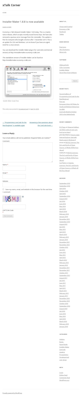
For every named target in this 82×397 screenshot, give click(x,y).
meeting (62, 352)
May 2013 (62, 229)
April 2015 (62, 194)
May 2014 (62, 206)
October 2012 (63, 247)
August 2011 (63, 278)
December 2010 (64, 298)
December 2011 (64, 268)
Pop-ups (62, 102)
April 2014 (62, 209)
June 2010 (62, 314)
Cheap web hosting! (65, 27)
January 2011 (63, 296)
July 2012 (62, 250)
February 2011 (64, 293)
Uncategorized (23, 109)
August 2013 (63, 224)
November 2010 (64, 301)
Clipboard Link (64, 65)
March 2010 (63, 321)
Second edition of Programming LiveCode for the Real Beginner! (69, 96)
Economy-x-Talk (64, 29)
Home (4, 13)
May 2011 (62, 286)
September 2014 (64, 196)
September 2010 (64, 306)
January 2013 (63, 240)
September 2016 (64, 186)
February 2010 (64, 324)
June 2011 (62, 283)
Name (5, 165)
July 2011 (62, 281)
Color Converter (64, 67)
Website (5, 181)
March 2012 (63, 260)
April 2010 (62, 319)
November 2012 (64, 245)
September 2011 (64, 275)
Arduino (62, 339)
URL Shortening (64, 50)
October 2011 (63, 273)
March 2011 (63, 291)
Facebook (62, 32)
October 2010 (63, 304)
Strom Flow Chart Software (68, 73)
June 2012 (62, 252)
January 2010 (63, 327)
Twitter (61, 34)
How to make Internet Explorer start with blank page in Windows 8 (69, 137)
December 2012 (64, 242)
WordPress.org (64, 380)
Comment (6, 141)
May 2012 (62, 255)
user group (63, 360)
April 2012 (62, 258)
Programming (63, 355)
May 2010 (62, 316)
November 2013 (64, 219)
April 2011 (62, 288)
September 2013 (64, 222)
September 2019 (64, 183)
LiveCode (62, 350)
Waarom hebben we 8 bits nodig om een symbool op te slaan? (69, 129)
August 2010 (63, 309)
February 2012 (64, 263)
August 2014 (63, 199)
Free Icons (62, 47)
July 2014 (62, 201)
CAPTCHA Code (8, 210)
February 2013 (64, 237)
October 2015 (63, 191)
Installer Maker (64, 70)
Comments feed (64, 378)
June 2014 (62, 204)
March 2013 (63, 235)
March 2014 (63, 212)
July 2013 (62, 227)
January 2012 (63, 265)
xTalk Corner (11, 5)
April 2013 (62, 232)
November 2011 (64, 270)
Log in (61, 373)
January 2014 (63, 217)
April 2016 (62, 188)
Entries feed (63, 375)
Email (5, 173)
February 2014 (64, 214)
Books (61, 342)
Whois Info (62, 52)
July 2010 (62, 311)
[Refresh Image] (23, 197)
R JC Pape (62, 127)
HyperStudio (63, 344)
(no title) (62, 109)
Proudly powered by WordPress (12, 393)
